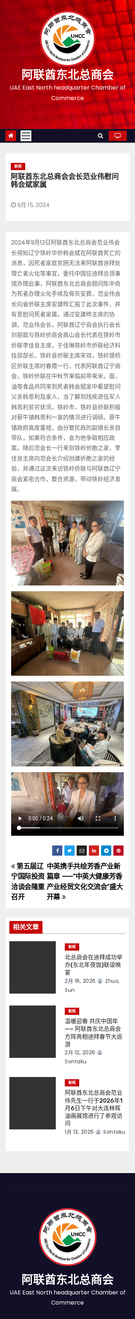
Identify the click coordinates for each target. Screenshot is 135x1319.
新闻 (18, 166)
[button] (101, 135)
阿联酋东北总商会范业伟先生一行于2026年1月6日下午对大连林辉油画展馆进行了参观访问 (93, 1108)
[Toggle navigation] (26, 136)
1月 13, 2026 (79, 1132)
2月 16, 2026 (80, 981)
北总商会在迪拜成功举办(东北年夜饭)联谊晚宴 (93, 965)
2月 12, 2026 (80, 1052)
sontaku (113, 1132)
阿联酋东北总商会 (68, 75)
